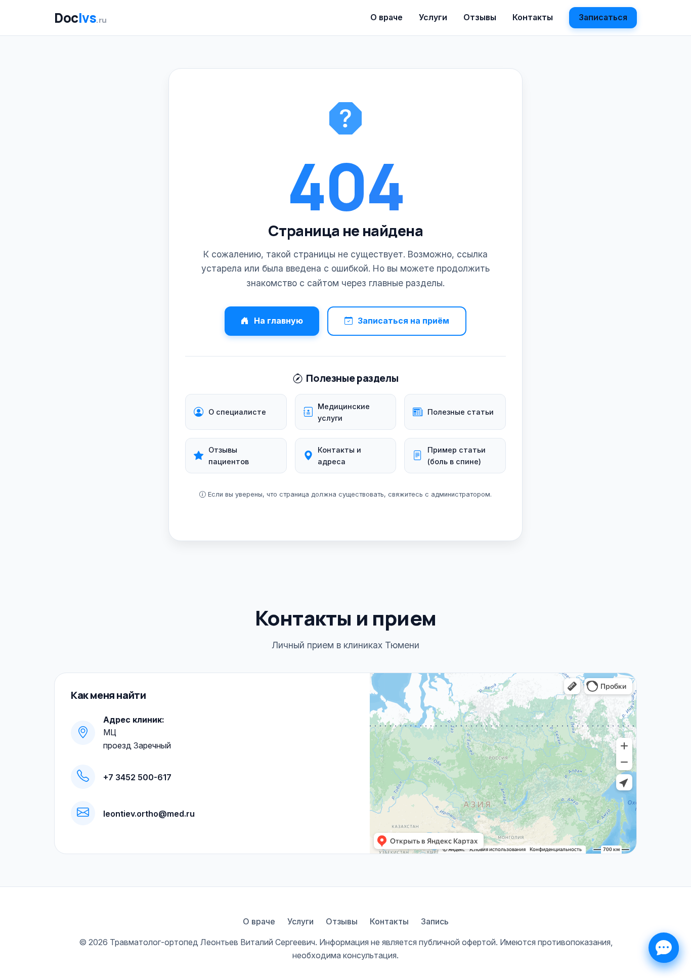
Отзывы (479, 17)
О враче (386, 17)
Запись (435, 921)
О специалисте (237, 412)
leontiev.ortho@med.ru (149, 814)
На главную (278, 321)
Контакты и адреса (339, 456)
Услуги (433, 17)
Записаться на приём (403, 321)
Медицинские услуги (344, 412)
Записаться (603, 17)
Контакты (532, 17)
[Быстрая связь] (664, 947)
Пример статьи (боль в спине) (456, 456)
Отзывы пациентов (228, 456)
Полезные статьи (460, 412)
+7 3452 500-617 (137, 777)
